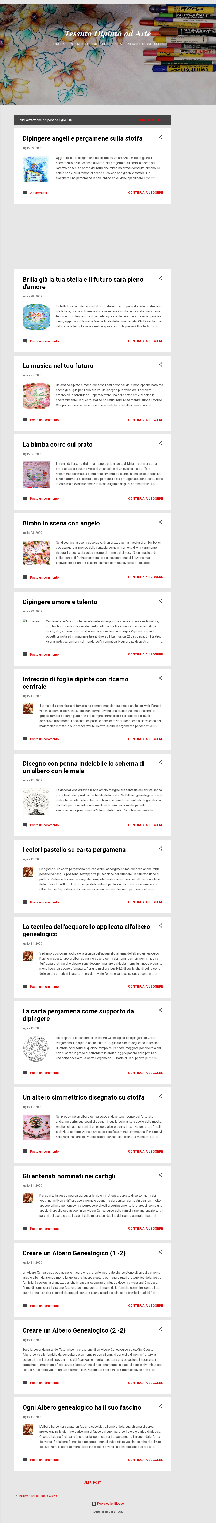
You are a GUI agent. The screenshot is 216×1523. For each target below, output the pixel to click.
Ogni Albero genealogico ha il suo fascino (82, 1407)
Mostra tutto (153, 120)
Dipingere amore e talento (60, 602)
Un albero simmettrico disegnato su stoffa (83, 1097)
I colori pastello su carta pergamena (74, 849)
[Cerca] (199, 15)
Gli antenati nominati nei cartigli (69, 1176)
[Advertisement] (108, 78)
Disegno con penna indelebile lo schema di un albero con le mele (84, 767)
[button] (160, 138)
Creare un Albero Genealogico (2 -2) (74, 1330)
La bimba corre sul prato (58, 444)
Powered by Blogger (110, 1504)
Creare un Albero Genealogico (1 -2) (74, 1253)
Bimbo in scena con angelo (61, 523)
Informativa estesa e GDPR (38, 1496)
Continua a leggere (145, 192)
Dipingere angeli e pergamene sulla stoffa (83, 138)
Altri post (92, 1482)
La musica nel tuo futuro (58, 365)
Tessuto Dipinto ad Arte (108, 33)
